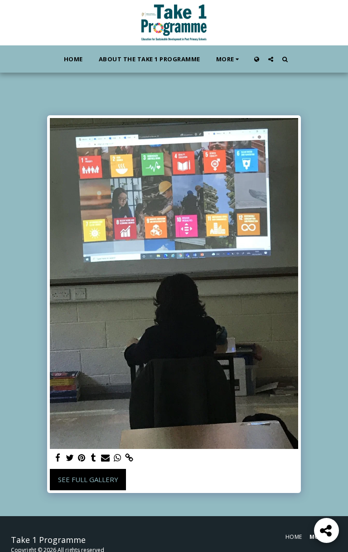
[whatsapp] (117, 457)
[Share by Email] (105, 457)
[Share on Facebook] (57, 457)
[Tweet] (69, 457)
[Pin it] (81, 457)
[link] (129, 457)
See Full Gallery (88, 479)
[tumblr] (93, 457)
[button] (270, 59)
